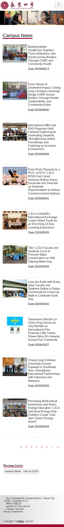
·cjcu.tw (28, 521)
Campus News (13, 471)
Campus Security (15, 509)
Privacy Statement (13, 511)
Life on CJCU (30, 471)
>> (58, 447)
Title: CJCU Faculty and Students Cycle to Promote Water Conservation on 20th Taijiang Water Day (43, 254)
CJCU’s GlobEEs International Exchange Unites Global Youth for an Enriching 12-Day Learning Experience (42, 220)
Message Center (13, 465)
